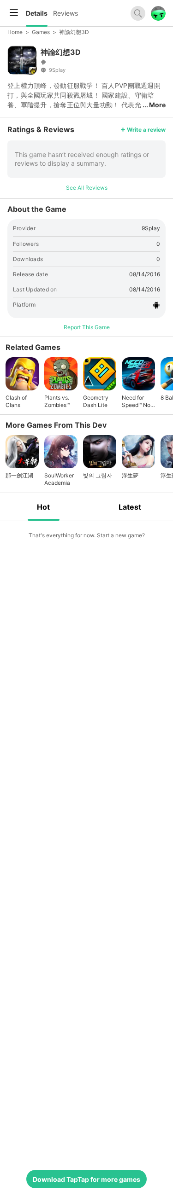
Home (15, 32)
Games (41, 32)
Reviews (65, 13)
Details (37, 13)
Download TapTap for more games (86, 1179)
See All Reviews (86, 187)
